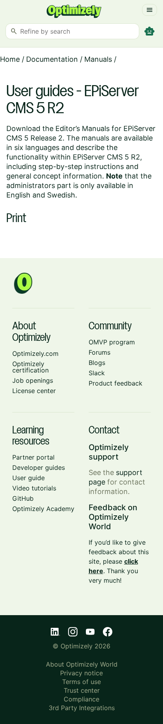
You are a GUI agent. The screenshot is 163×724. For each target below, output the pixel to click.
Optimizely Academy (43, 509)
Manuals (98, 59)
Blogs (97, 363)
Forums (99, 352)
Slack (97, 373)
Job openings (32, 380)
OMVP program (112, 342)
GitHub (23, 498)
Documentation (52, 59)
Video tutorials (34, 488)
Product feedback (115, 383)
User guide (28, 478)
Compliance (81, 699)
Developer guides (38, 467)
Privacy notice (81, 673)
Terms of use (81, 682)
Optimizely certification (30, 367)
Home (10, 59)
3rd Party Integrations (82, 708)
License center (34, 391)
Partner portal (33, 457)
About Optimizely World (82, 664)
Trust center (82, 690)
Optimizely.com (35, 353)
